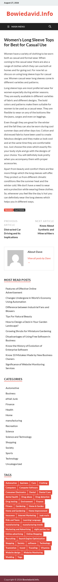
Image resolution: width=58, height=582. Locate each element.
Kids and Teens (13, 520)
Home (9, 415)
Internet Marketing (27, 515)
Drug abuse (26, 497)
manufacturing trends (33, 524)
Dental (32, 492)
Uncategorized (14, 463)
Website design (13, 552)
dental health (12, 497)
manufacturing (14, 420)
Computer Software (28, 487)
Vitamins (45, 548)
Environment (27, 501)
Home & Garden (36, 506)
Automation (11, 483)
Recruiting (10, 538)
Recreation (12, 425)
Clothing (19, 210)
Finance (10, 404)
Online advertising (14, 534)
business (24, 483)
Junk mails (44, 515)
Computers (11, 487)
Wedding (10, 557)
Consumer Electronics (16, 492)
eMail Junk (12, 398)
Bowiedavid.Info (29, 14)
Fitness (9, 506)
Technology (12, 458)
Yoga (20, 557)
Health (9, 409)
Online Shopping (34, 534)
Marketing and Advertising (18, 529)
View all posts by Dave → (39, 260)
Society (10, 447)
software (32, 543)
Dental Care (45, 492)
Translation (11, 548)
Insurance (10, 515)
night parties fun (42, 529)
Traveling (33, 548)
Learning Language (32, 520)
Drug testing (11, 501)
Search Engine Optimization (32, 538)
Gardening (20, 506)
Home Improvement (38, 510)
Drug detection (42, 497)
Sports (9, 453)
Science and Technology (19, 436)
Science (10, 431)
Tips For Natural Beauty (19, 316)
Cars (34, 483)
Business (10, 393)
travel (22, 548)
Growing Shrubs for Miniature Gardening (28, 331)
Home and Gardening (15, 510)
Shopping (11, 442)
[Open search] (50, 26)
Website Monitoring (33, 552)
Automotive (12, 387)
